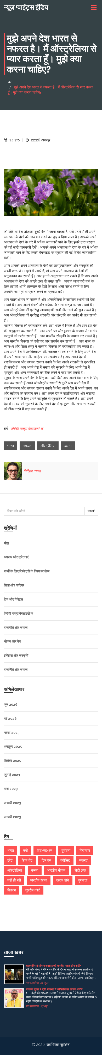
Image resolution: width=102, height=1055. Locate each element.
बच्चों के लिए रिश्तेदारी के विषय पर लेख (26, 571)
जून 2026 (10, 704)
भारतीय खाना (38, 880)
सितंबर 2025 (12, 761)
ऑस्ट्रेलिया (48, 446)
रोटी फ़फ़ (80, 870)
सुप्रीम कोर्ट (32, 890)
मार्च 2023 (11, 789)
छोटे (10, 860)
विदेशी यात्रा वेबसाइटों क (27, 429)
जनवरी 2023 (12, 817)
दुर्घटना (65, 850)
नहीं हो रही (14, 880)
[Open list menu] (94, 7)
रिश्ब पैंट (27, 860)
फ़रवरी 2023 (12, 803)
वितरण (11, 890)
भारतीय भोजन (56, 870)
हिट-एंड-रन (44, 850)
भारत (10, 446)
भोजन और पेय (12, 641)
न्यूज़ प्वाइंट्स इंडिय (26, 7)
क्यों (25, 850)
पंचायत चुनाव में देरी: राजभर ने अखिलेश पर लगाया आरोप (54, 989)
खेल (6, 543)
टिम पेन (46, 860)
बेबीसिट (65, 860)
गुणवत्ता (82, 880)
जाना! (91, 511)
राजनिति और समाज (15, 670)
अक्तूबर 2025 (13, 746)
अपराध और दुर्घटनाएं (16, 557)
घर (10, 82)
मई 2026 (10, 719)
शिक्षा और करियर (14, 585)
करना (67, 446)
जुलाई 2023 (12, 775)
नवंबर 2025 (11, 733)
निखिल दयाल (32, 471)
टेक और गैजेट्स (13, 599)
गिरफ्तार (85, 850)
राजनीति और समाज (15, 628)
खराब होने (62, 880)
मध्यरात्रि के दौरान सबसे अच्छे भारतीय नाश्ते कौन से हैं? (53, 965)
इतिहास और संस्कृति (16, 655)
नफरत (27, 446)
